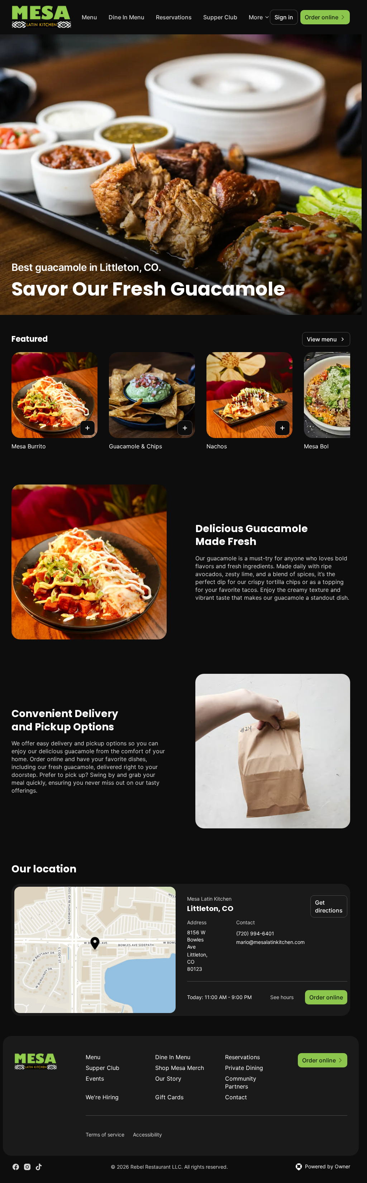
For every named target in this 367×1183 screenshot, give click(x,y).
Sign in (284, 17)
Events (95, 1078)
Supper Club (102, 1067)
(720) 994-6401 (255, 933)
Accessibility (147, 1134)
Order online (326, 997)
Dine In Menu (165, 17)
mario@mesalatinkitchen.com (270, 942)
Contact (236, 1097)
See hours (282, 997)
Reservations (212, 17)
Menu (128, 17)
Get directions (329, 906)
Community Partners (240, 1082)
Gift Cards (169, 1097)
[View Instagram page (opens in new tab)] (27, 1167)
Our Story (168, 1078)
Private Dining (244, 1067)
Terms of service (105, 1134)
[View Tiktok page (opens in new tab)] (38, 1167)
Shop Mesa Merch (179, 1067)
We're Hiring (102, 1097)
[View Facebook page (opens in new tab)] (15, 1167)
